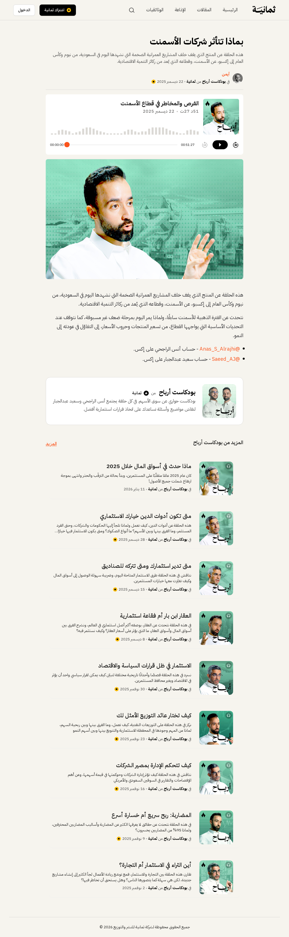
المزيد (51, 443)
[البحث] (131, 10)
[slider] (67, 144)
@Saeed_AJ (226, 359)
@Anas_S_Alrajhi (220, 349)
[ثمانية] (264, 10)
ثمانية (191, 81)
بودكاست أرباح (214, 81)
